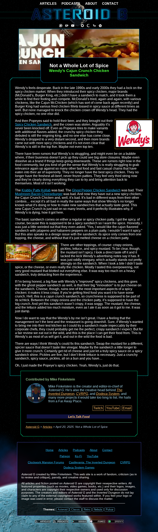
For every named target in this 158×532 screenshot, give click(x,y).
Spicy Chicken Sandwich (33, 124)
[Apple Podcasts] (97, 521)
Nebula (98, 509)
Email (127, 408)
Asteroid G (33, 426)
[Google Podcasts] (79, 521)
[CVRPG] (94, 25)
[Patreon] (60, 25)
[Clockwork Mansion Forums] (82, 25)
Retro (87, 509)
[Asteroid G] (79, 14)
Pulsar (109, 509)
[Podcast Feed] (61, 521)
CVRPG (82, 394)
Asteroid (62, 509)
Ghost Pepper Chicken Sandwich (96, 190)
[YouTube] (72, 25)
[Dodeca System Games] (100, 25)
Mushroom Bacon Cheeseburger (39, 194)
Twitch (98, 408)
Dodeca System (107, 394)
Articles (47, 426)
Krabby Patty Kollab (36, 190)
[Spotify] (115, 521)
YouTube (112, 408)
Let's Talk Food (79, 416)
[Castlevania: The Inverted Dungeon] (88, 25)
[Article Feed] (42, 521)
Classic (75, 509)
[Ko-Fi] (66, 25)
